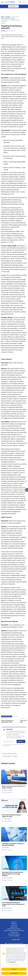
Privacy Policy (14, 932)
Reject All (14, 969)
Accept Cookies (14, 973)
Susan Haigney (7, 818)
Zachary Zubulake (8, 790)
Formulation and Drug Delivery (9, 753)
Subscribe (20, 741)
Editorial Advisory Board (14, 929)
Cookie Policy (12, 962)
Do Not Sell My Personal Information (14, 930)
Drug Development (6, 756)
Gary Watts (6, 847)
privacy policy (7, 745)
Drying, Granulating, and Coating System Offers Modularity (7, 721)
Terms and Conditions (14, 934)
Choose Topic (12, 6)
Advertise (14, 923)
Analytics (15, 756)
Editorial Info (14, 927)
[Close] (26, 946)
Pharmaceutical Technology (7, 18)
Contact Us (14, 925)
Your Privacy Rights (14, 936)
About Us (14, 922)
